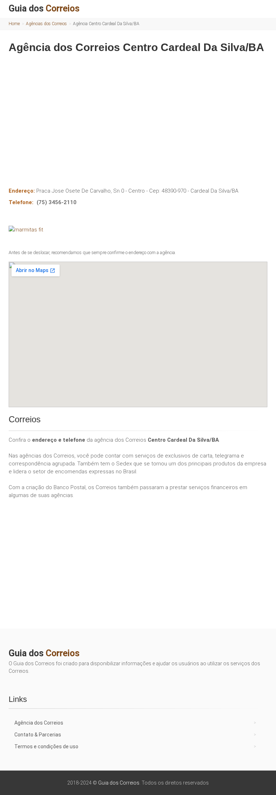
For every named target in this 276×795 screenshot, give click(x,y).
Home (14, 23)
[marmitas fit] (138, 230)
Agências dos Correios (46, 23)
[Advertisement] (138, 115)
